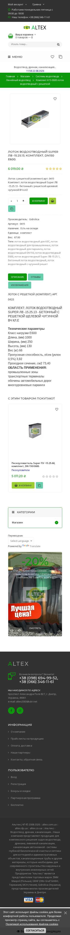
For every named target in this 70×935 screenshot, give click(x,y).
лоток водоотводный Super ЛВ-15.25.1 (37, 256)
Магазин (17, 522)
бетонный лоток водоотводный (27, 260)
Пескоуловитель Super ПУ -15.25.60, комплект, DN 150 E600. (33, 465)
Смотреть (35, 628)
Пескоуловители (21, 470)
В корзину (25, 485)
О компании (18, 731)
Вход (14, 777)
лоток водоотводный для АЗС (32, 241)
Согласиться (35, 930)
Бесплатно (17, 805)
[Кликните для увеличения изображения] (35, 118)
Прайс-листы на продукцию (27, 738)
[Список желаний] (52, 56)
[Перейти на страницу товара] (35, 431)
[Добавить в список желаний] (55, 98)
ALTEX (18, 663)
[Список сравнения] (60, 56)
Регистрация (18, 784)
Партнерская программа (25, 798)
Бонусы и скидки (20, 791)
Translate (35, 546)
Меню (16, 57)
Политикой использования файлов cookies (32, 924)
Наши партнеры (20, 752)
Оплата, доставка (21, 745)
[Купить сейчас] (52, 201)
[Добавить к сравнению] (11, 208)
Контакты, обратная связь (27, 759)
